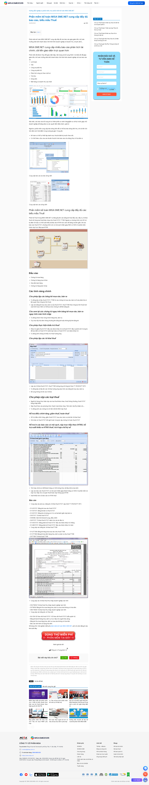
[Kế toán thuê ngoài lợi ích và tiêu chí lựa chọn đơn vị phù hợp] (58, 713)
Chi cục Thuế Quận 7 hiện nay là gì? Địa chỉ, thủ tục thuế (106, 29)
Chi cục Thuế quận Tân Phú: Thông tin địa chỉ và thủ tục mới (106, 45)
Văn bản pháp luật (119, 756)
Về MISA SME (80, 749)
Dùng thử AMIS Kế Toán (136, 3)
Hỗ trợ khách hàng (101, 751)
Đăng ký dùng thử (101, 749)
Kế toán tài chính (118, 746)
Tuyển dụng (80, 766)
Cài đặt (56, 3)
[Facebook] (85, 26)
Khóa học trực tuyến (102, 754)
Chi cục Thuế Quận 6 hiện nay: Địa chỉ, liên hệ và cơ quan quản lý (106, 23)
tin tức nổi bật (39, 681)
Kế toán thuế (117, 749)
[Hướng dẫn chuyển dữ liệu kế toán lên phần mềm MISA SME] (78, 713)
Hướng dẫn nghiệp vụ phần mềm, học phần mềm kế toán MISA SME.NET (51, 11)
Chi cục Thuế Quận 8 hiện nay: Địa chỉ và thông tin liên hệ (105, 34)
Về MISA (79, 746)
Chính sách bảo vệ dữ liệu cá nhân (107, 89)
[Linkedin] (87, 26)
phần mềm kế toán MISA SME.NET (61, 626)
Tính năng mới (88, 3)
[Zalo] (31, 774)
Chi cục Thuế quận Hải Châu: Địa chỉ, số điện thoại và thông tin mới (106, 39)
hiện (38, 32)
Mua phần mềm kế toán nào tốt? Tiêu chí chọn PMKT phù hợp (38, 721)
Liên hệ (79, 756)
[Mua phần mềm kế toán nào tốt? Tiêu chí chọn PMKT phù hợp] (38, 713)
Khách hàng (80, 754)
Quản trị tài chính (118, 754)
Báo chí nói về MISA (82, 763)
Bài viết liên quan (35, 686)
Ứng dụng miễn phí (101, 756)
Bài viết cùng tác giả (49, 686)
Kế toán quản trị (118, 751)
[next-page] (33, 727)
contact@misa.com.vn (28, 749)
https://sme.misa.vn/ (28, 755)
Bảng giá (49, 3)
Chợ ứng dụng (81, 751)
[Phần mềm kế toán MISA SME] (14, 3)
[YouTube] (26, 774)
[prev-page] (30, 727)
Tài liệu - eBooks (100, 746)
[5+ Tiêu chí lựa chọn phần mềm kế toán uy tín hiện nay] (58, 694)
